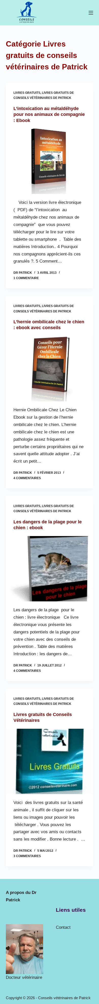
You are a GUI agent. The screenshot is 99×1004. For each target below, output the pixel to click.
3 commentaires (27, 856)
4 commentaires (27, 478)
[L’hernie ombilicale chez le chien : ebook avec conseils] (49, 368)
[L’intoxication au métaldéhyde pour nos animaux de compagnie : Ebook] (49, 161)
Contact (63, 927)
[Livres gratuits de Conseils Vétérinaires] (49, 761)
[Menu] (91, 12)
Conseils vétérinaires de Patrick (64, 998)
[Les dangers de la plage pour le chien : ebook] (49, 568)
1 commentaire (26, 278)
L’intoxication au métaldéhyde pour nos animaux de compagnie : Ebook (49, 114)
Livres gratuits (26, 93)
